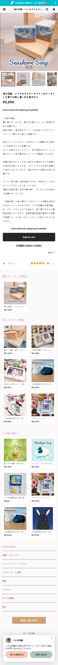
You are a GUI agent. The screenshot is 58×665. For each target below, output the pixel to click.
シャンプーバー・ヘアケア (14, 564)
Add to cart (29, 237)
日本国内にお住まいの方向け (29, 245)
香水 (4, 607)
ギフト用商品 (8, 598)
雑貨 (4, 581)
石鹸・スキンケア (10, 555)
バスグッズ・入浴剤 (11, 572)
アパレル (6, 589)
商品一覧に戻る (29, 620)
